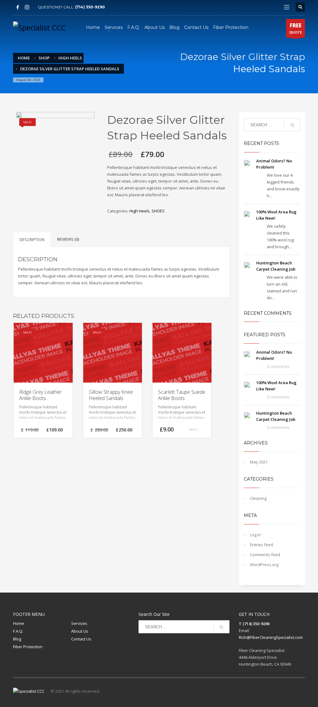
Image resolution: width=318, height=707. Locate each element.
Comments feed (265, 554)
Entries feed (261, 544)
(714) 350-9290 (90, 7)
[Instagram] (27, 7)
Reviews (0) (68, 239)
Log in (255, 534)
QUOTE (295, 28)
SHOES (158, 211)
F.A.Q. (18, 631)
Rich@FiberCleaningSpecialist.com (271, 637)
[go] (292, 125)
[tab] (32, 239)
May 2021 (259, 462)
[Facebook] (17, 7)
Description (32, 239)
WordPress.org (264, 564)
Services (79, 623)
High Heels (139, 211)
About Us (79, 631)
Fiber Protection (28, 646)
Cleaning (258, 498)
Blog (17, 639)
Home (18, 623)
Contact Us (81, 639)
